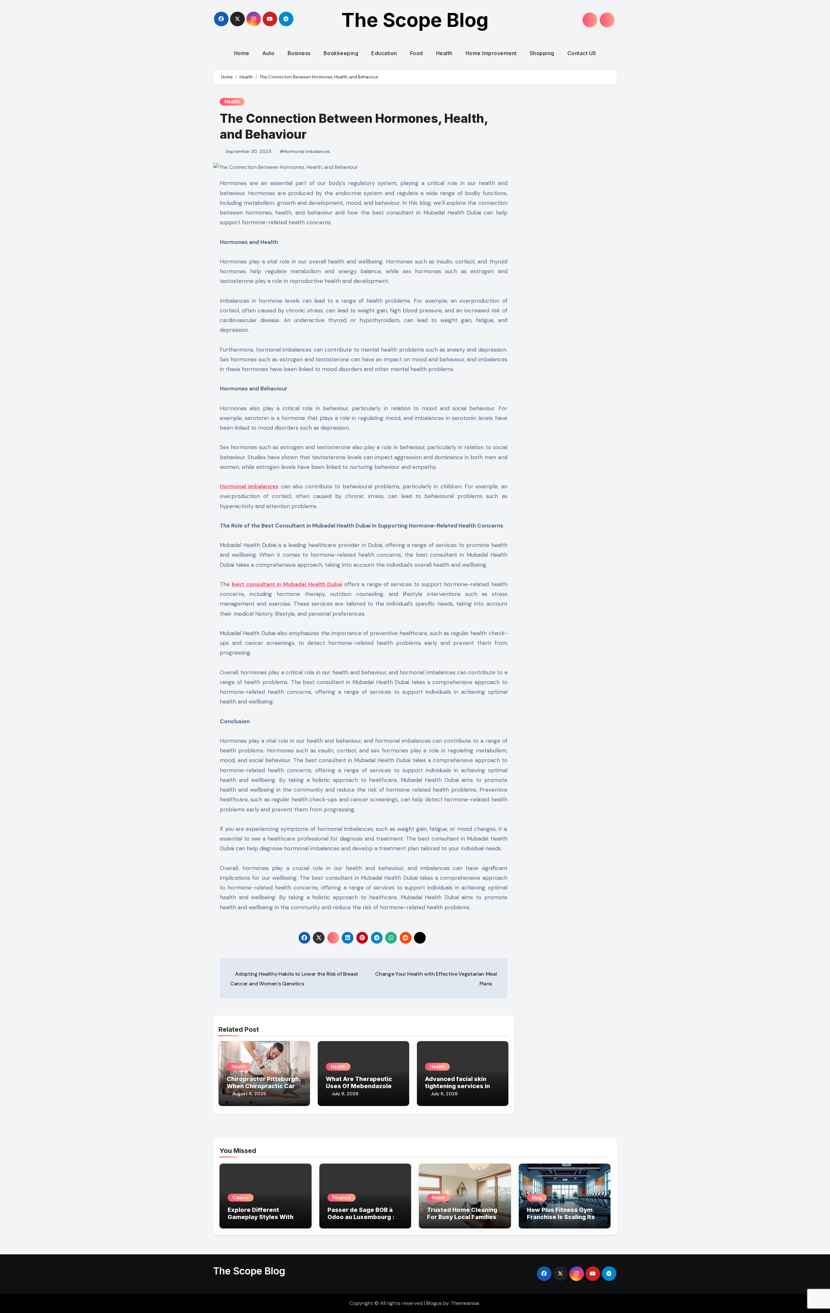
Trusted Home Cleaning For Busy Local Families (462, 1213)
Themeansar (465, 1303)
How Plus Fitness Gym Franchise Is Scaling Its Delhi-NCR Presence (561, 1216)
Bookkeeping (341, 53)
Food (416, 53)
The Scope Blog (415, 19)
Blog (537, 1197)
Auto (268, 53)
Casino (240, 1197)
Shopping (542, 53)
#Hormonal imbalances (305, 151)
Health (444, 53)
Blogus (434, 1303)
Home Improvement (491, 53)
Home (241, 53)
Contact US (581, 53)
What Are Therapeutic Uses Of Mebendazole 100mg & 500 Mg (359, 1085)
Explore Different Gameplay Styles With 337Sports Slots (260, 1216)
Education (384, 53)
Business (299, 53)
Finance (341, 1197)
